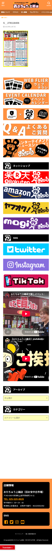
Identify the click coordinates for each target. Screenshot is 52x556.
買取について (5, 12)
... (24, 545)
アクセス (15, 12)
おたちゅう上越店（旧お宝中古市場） (25, 540)
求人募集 (24, 12)
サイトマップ (19, 534)
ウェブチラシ (34, 12)
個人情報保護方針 (31, 534)
